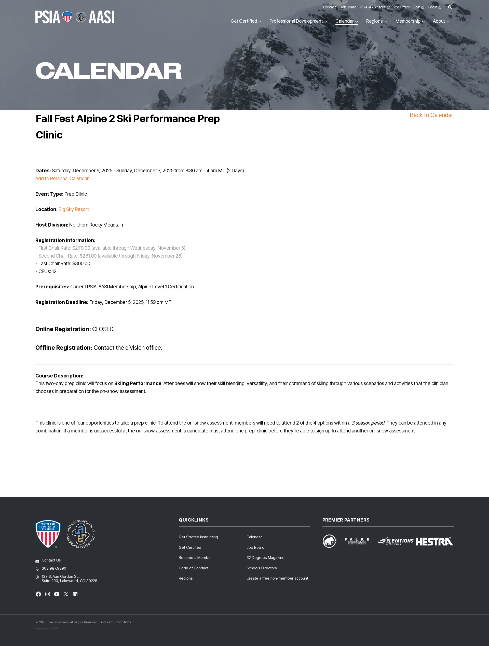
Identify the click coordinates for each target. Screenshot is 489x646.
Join (416, 7)
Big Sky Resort (74, 209)
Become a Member (195, 557)
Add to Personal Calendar (62, 178)
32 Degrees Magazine (265, 557)
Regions (186, 578)
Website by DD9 (46, 628)
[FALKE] (360, 541)
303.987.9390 (54, 568)
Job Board (348, 7)
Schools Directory (262, 568)
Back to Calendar (431, 114)
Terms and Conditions (115, 622)
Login (432, 7)
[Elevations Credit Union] (395, 541)
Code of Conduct (193, 568)
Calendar (254, 537)
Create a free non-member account (277, 578)
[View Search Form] (450, 7)
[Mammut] (332, 541)
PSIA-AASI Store (373, 7)
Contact (329, 7)
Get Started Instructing (198, 537)
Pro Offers (402, 7)
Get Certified (190, 547)
